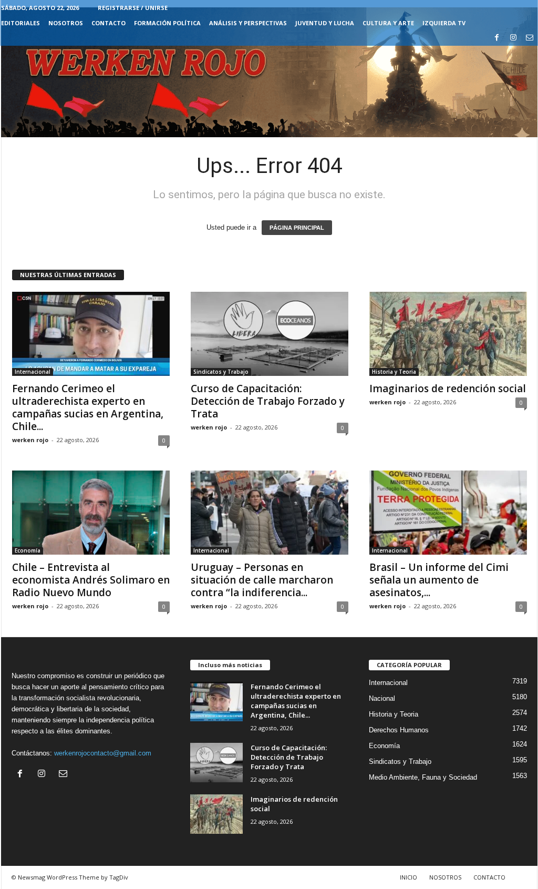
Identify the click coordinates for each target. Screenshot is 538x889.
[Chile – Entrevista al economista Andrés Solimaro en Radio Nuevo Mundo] (91, 513)
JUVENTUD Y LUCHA (324, 23)
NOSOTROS (65, 23)
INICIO (408, 877)
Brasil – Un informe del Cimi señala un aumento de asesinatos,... (439, 579)
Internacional (32, 371)
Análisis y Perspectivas (248, 23)
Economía (27, 550)
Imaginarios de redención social (447, 388)
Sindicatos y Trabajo (221, 371)
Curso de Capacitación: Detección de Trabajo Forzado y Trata (268, 401)
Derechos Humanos (399, 730)
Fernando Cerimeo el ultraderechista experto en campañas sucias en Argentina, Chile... (87, 407)
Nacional (382, 698)
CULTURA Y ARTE (388, 23)
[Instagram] (513, 38)
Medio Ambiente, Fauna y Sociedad (423, 777)
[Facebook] (497, 38)
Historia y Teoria (394, 371)
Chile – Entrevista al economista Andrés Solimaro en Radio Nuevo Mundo (91, 579)
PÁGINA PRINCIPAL (297, 227)
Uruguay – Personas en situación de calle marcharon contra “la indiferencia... (262, 579)
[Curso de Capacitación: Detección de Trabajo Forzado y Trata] (269, 334)
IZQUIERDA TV (443, 23)
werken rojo (30, 440)
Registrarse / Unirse (133, 8)
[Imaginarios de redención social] (448, 334)
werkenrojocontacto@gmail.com (102, 753)
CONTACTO (108, 23)
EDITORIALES (20, 23)
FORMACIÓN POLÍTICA (167, 23)
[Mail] (529, 38)
